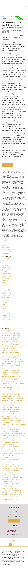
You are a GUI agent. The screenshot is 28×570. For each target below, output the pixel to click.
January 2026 (6, 271)
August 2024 (5, 301)
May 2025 (4, 284)
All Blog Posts (6, 245)
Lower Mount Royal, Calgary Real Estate (13, 407)
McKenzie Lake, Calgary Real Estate (17, 203)
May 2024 (5, 306)
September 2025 (6, 277)
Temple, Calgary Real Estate (10, 483)
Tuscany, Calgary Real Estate (13, 231)
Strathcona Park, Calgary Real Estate (9, 229)
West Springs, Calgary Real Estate (11, 492)
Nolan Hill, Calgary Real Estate (16, 207)
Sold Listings (5, 253)
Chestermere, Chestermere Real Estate (10, 183)
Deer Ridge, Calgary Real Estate (10, 372)
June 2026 (5, 262)
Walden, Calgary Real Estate (16, 232)
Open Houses (6, 249)
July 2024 (5, 302)
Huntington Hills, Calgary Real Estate (9, 197)
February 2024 (6, 312)
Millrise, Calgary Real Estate (10, 416)
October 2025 (6, 275)
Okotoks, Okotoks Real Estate (10, 426)
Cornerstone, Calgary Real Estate (11, 365)
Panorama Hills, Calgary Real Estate (12, 209)
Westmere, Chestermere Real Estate (12, 235)
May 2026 (4, 264)
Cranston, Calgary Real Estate (8, 186)
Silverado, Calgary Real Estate (16, 224)
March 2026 (5, 267)
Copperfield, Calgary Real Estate (11, 363)
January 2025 (6, 291)
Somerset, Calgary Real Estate (10, 470)
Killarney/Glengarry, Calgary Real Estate (13, 398)
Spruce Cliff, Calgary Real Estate (11, 475)
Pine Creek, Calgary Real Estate (16, 210)
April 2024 (5, 308)
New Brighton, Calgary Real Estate (11, 420)
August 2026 (5, 260)
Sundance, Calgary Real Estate (10, 479)
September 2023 (6, 321)
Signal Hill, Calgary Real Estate (10, 464)
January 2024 (6, 313)
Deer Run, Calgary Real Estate (16, 188)
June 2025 (5, 282)
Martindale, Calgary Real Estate (10, 411)
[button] (9, 507)
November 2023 (6, 317)
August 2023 (5, 323)
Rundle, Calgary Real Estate (9, 448)
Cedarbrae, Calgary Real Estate (16, 180)
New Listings (5, 247)
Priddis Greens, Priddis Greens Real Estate (13, 433)
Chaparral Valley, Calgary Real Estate (9, 181)
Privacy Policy (14, 540)
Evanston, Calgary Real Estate (16, 191)
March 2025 (5, 288)
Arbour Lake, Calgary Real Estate (13, 172)
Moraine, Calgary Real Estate (11, 205)
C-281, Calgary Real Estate (9, 348)
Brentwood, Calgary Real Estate (10, 344)
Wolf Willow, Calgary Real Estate (11, 499)
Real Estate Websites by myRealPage (14, 541)
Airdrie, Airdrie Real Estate (9, 332)
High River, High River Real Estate (16, 196)
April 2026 (5, 265)
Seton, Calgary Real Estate (15, 223)
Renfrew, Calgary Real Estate (8, 214)
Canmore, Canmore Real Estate (13, 178)
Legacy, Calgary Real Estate (20, 199)
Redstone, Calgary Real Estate (19, 213)
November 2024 (6, 295)
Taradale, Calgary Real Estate (13, 230)
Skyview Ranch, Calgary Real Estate (9, 225)
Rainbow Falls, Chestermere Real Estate (13, 435)
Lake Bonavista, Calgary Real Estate (17, 198)
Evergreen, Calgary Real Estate (8, 192)
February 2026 (6, 269)
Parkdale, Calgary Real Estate (10, 429)
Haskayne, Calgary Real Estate (8, 194)
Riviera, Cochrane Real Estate (10, 444)
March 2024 (5, 310)
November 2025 (6, 273)
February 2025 (6, 289)
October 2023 (6, 319)
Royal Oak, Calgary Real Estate (10, 446)
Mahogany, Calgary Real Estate (13, 202)
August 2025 (5, 278)
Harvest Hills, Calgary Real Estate (17, 193)
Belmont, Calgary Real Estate (8, 175)
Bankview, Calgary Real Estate (16, 173)
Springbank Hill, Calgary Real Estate (12, 474)
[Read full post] (14, 18)
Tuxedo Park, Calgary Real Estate (11, 487)
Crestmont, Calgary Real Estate (13, 187)
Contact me (14, 521)
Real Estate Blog (6, 251)
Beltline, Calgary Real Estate (19, 175)
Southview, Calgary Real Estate (14, 30)
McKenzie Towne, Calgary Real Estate (9, 204)
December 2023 (6, 315)
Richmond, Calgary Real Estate (10, 440)
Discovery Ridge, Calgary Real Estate (9, 189)
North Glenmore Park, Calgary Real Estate (13, 424)
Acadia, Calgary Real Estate (12, 171)
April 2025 (5, 286)
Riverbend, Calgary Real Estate (11, 215)
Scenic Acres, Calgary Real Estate (11, 461)
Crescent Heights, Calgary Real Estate (12, 368)
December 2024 (6, 293)
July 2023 (5, 325)
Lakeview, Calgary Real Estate (8, 199)
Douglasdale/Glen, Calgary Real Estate (12, 378)
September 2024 (6, 299)
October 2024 (6, 297)
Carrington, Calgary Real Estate (10, 352)
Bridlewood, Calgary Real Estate (11, 177)
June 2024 (5, 304)
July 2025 (5, 280)
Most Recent (5, 258)
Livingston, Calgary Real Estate (10, 405)
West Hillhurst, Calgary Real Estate (11, 490)
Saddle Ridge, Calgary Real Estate (11, 457)
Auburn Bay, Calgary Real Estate (11, 335)
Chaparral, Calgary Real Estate (10, 357)
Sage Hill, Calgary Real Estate (11, 221)
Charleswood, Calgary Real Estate (14, 182)
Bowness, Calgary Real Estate (8, 176)
